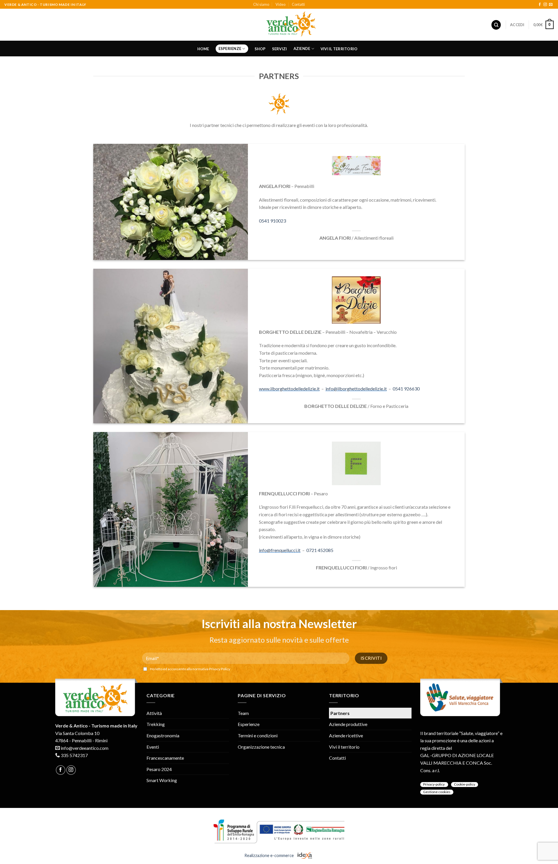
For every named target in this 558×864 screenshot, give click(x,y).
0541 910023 (272, 220)
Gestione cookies (436, 792)
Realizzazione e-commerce (269, 855)
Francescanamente (165, 758)
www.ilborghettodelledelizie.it (289, 388)
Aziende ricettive (346, 735)
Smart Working (161, 780)
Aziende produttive (348, 724)
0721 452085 (319, 550)
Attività (154, 713)
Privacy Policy (219, 669)
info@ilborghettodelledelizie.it (356, 388)
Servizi (279, 48)
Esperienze (230, 48)
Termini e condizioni (258, 735)
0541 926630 (406, 388)
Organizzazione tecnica (261, 747)
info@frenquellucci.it (280, 550)
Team (243, 713)
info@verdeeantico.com (84, 748)
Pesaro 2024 (159, 769)
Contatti (298, 4)
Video (280, 4)
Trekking (155, 724)
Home (203, 48)
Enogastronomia (162, 735)
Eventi (152, 747)
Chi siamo (261, 4)
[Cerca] (496, 25)
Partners (340, 713)
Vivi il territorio (339, 48)
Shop (260, 48)
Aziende (302, 48)
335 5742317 (74, 755)
